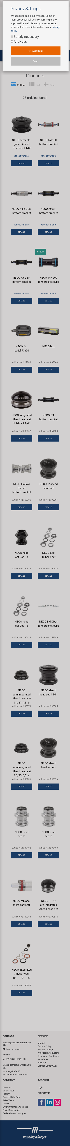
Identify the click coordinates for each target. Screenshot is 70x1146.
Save (35, 61)
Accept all (37, 50)
